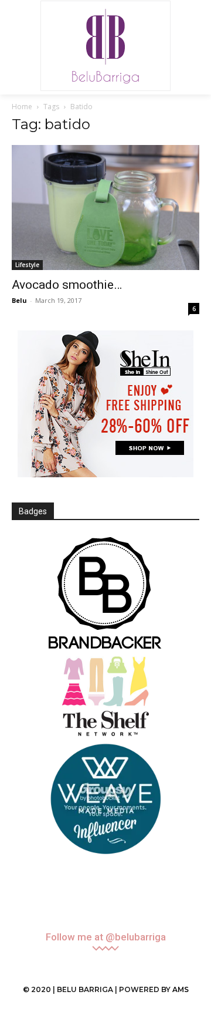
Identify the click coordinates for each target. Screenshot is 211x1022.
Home (22, 107)
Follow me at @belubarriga (106, 937)
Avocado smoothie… (67, 285)
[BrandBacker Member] (105, 594)
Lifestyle (27, 265)
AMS (180, 989)
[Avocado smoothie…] (105, 207)
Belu (19, 300)
